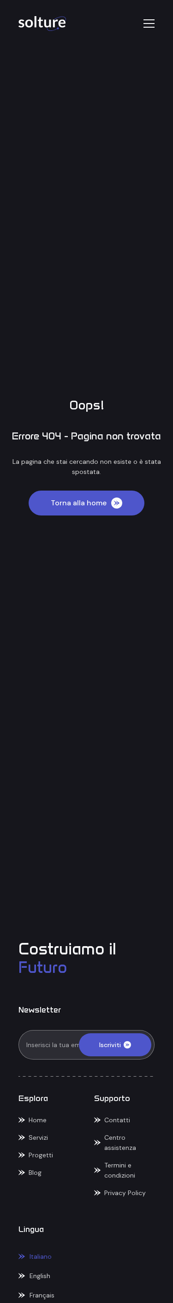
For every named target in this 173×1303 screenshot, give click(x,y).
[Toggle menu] (149, 23)
